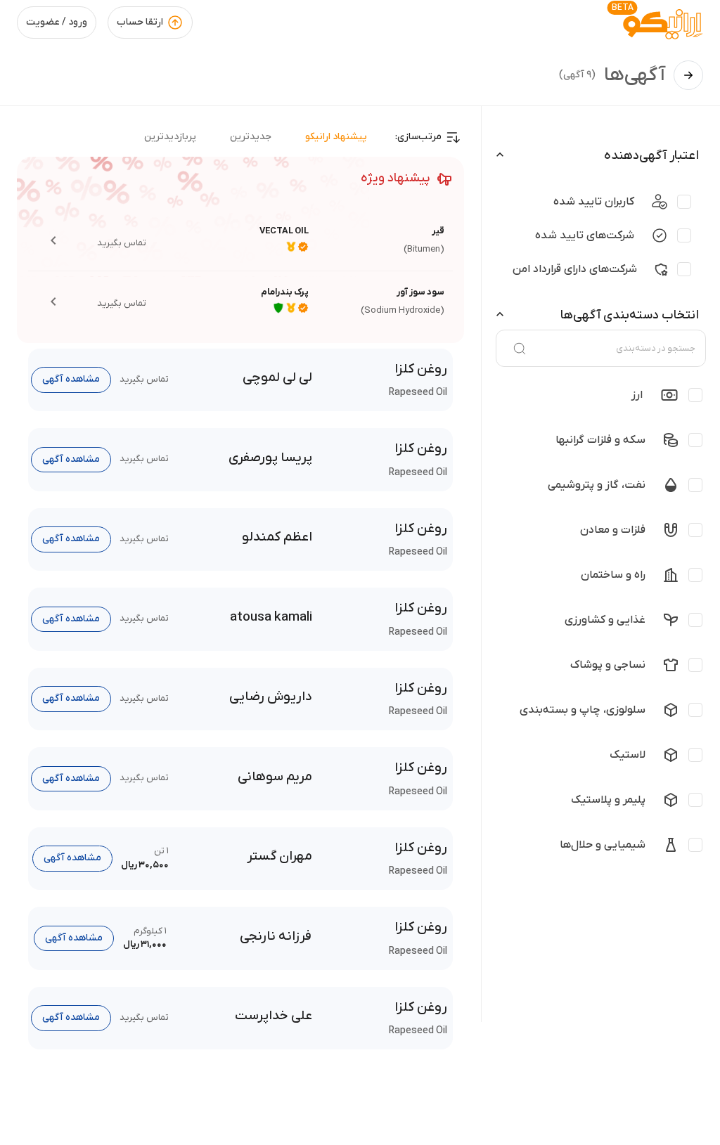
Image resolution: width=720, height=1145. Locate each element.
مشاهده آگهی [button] (71, 379)
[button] (240, 240)
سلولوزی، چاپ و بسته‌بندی (582, 710)
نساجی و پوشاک (607, 665)
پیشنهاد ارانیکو (336, 136)
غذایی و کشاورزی (605, 620)
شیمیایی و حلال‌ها (602, 845)
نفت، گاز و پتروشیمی (596, 485)
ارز (637, 395)
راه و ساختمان (613, 575)
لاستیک (627, 755)
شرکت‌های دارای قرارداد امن (575, 269)
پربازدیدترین (170, 136)
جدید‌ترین (250, 136)
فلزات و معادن (612, 530)
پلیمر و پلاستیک (608, 800)
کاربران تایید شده (593, 202)
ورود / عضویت (56, 22)
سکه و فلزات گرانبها (600, 440)
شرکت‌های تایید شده (584, 235)
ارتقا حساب (140, 22)
